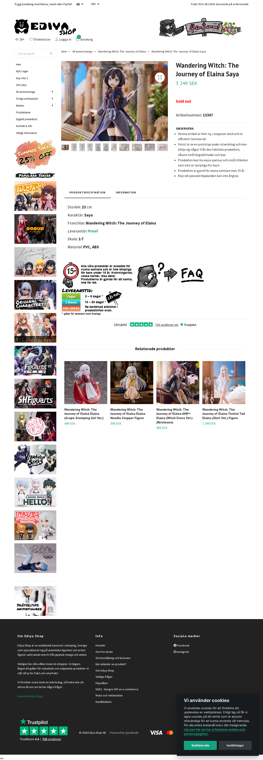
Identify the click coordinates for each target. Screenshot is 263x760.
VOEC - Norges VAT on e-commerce (117, 689)
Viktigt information (26, 133)
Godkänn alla (200, 745)
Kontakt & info (24, 126)
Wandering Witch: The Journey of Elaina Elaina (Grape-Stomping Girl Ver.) (84, 413)
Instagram (182, 652)
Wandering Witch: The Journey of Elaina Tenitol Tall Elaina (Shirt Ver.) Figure (223, 413)
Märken (20, 105)
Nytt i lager (22, 71)
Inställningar (235, 745)
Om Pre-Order (104, 652)
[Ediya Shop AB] (45, 27)
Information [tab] (126, 192)
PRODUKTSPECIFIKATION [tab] (87, 192)
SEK (93, 4)
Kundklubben (104, 702)
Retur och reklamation (109, 695)
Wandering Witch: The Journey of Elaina (122, 51)
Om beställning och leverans (113, 658)
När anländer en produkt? (111, 664)
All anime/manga (25, 91)
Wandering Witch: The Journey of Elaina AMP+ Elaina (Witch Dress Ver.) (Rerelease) (174, 415)
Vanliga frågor (104, 677)
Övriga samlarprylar (27, 98)
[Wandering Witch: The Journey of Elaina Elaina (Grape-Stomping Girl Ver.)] (85, 382)
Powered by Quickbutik (124, 732)
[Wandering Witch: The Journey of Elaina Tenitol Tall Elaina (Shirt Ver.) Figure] (223, 382)
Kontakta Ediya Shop (30, 696)
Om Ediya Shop (105, 670)
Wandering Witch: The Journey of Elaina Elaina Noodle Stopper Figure (127, 413)
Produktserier (23, 112)
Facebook (182, 645)
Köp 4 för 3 (22, 78)
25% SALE (21, 85)
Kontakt (100, 645)
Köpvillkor (102, 683)
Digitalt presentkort (26, 119)
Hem (18, 64)
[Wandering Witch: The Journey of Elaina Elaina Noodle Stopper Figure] (131, 382)
